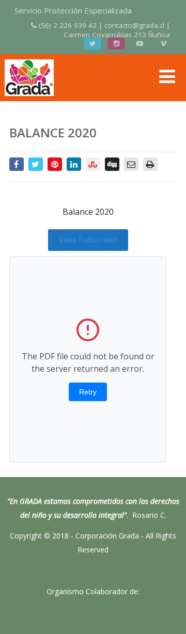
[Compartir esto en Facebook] (16, 164)
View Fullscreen (88, 239)
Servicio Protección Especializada (73, 10)
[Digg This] (112, 164)
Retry (88, 392)
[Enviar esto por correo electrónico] (131, 164)
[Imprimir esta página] (150, 164)
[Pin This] (55, 164)
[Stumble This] (93, 164)
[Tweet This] (35, 164)
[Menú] (167, 76)
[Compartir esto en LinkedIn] (74, 164)
